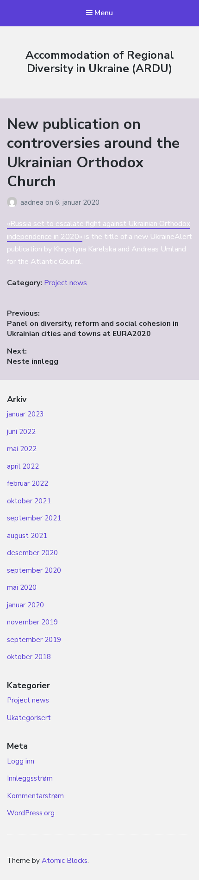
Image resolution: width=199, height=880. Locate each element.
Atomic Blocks (64, 860)
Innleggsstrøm (30, 778)
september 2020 (34, 570)
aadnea (32, 202)
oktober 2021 (29, 501)
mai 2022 (22, 448)
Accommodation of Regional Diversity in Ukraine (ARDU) (99, 62)
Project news (65, 283)
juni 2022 (21, 431)
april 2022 (23, 466)
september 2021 (34, 518)
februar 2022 (27, 483)
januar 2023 (25, 414)
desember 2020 (32, 552)
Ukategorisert (29, 717)
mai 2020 (22, 587)
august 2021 (27, 535)
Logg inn (20, 761)
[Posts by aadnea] (13, 202)
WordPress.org (31, 813)
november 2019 (32, 622)
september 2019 (34, 639)
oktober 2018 (29, 656)
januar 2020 (25, 605)
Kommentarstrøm (35, 796)
